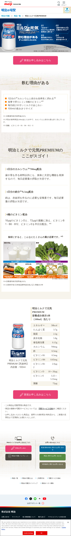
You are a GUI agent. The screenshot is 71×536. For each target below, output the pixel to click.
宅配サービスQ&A (46, 408)
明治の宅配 (5, 16)
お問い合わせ (5, 517)
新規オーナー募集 (48, 483)
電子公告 (40, 517)
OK (41, 533)
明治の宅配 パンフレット (20, 456)
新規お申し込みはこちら (37, 60)
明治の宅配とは (27, 478)
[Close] (68, 522)
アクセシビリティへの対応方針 (57, 517)
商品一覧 (17, 16)
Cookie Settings (28, 533)
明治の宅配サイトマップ (29, 483)
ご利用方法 (40, 478)
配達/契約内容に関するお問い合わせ (52, 449)
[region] (35, 527)
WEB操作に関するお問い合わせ (52, 464)
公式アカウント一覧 (33, 503)
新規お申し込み (20, 448)
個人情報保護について (29, 517)
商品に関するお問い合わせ (52, 456)
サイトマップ (16, 517)
